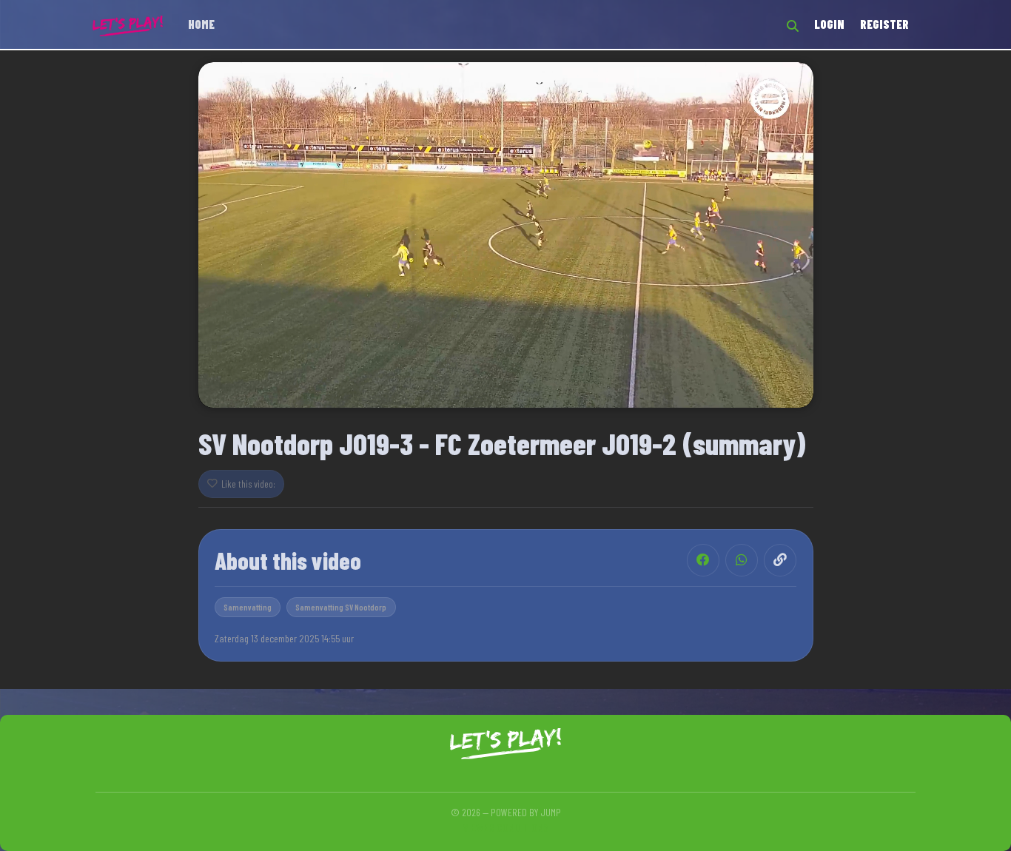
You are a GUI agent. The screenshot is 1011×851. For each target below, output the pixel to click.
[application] (505, 235)
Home (201, 24)
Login (829, 24)
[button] (505, 233)
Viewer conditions (505, 827)
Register (884, 24)
